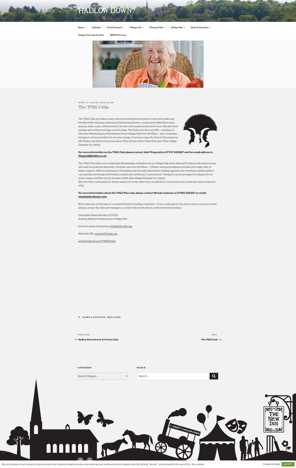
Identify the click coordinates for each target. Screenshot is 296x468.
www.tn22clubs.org (106, 233)
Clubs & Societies (200, 27)
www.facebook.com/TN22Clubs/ (97, 241)
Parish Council (114, 27)
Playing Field (156, 27)
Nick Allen (107, 103)
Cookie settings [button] (271, 464)
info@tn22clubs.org (121, 226)
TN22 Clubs (114, 317)
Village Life (136, 27)
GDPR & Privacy (118, 35)
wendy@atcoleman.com (92, 196)
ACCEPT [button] (288, 464)
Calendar (96, 27)
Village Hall (177, 27)
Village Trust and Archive (91, 35)
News (81, 27)
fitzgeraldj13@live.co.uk (92, 155)
